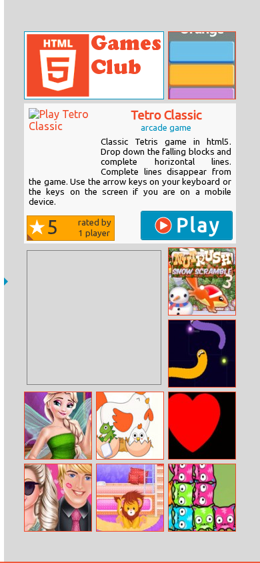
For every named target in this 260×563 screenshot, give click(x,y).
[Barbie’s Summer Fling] (58, 498)
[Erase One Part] (130, 426)
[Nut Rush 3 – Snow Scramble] (202, 281)
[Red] (202, 426)
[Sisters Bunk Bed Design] (130, 498)
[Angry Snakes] (202, 354)
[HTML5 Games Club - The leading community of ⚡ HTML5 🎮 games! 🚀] (94, 65)
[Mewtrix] (202, 498)
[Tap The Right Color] (202, 65)
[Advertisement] (94, 317)
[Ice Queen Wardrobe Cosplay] (58, 426)
